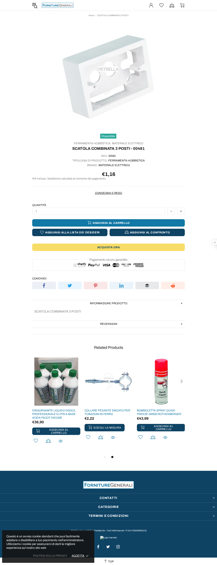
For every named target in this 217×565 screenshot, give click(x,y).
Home (91, 15)
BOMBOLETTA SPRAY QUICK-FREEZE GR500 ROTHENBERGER (159, 412)
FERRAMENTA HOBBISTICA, (92, 143)
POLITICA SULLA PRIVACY (50, 555)
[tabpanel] (56, 406)
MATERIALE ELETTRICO (127, 143)
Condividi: (39, 278)
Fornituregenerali (58, 5)
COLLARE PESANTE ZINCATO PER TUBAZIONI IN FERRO (107, 412)
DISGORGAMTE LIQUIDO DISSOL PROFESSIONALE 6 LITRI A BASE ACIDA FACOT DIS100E (54, 414)
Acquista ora (108, 247)
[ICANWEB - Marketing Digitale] (108, 537)
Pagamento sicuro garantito (108, 259)
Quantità (39, 205)
